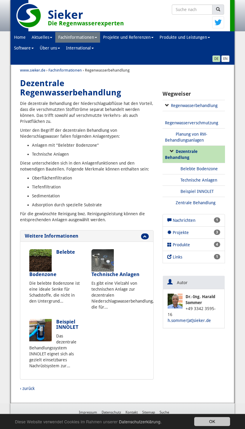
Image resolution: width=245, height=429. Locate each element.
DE (216, 59)
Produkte (195, 244)
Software (22, 48)
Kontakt (131, 412)
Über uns (48, 48)
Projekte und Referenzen (127, 37)
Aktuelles (40, 37)
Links (195, 257)
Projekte (195, 232)
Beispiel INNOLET (67, 324)
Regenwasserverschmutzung (191, 122)
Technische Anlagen (115, 274)
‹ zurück (27, 388)
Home (20, 37)
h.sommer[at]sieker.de (189, 320)
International (78, 48)
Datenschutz (111, 412)
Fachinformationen (76, 37)
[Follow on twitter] (218, 22)
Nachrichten (195, 220)
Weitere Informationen (51, 236)
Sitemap (148, 412)
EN (225, 59)
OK (212, 421)
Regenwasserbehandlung (194, 105)
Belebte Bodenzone (199, 168)
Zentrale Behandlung (195, 202)
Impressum (88, 412)
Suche (164, 412)
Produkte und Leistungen (183, 37)
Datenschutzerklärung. (140, 422)
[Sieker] (29, 15)
